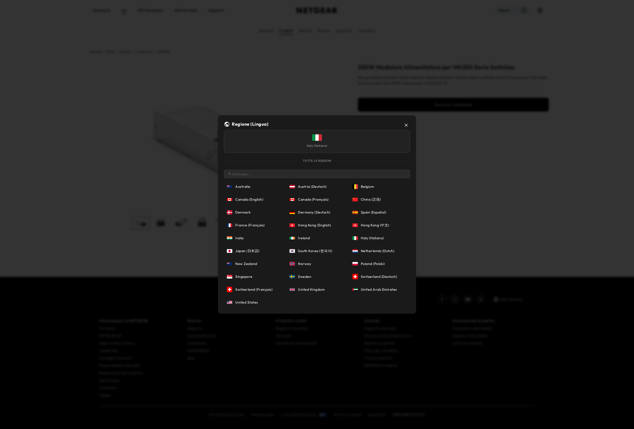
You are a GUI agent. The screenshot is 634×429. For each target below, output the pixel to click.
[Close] (406, 125)
